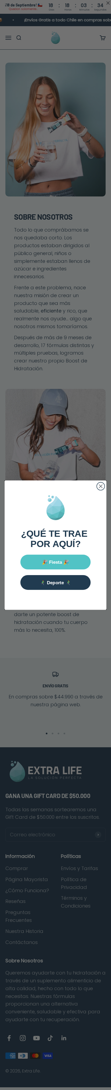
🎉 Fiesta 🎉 (55, 561)
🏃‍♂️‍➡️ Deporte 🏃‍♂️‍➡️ (55, 582)
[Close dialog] (101, 486)
